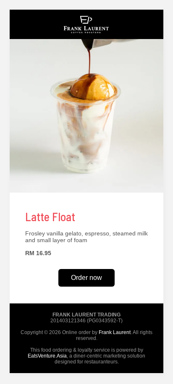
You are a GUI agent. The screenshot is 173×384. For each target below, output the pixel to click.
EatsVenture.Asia (47, 356)
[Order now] (86, 37)
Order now (86, 277)
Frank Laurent (115, 332)
